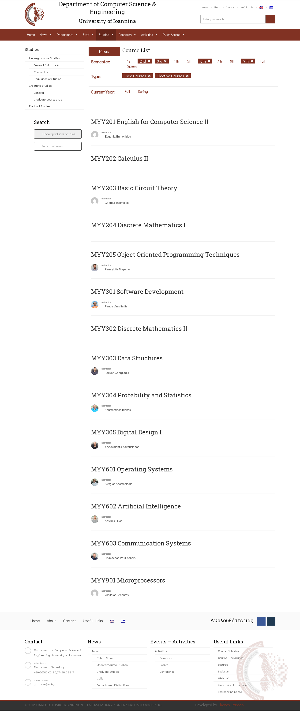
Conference (167, 671)
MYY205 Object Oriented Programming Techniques (165, 254)
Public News (105, 658)
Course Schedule (229, 651)
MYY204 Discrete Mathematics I (138, 225)
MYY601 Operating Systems (132, 469)
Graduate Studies (40, 85)
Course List (41, 72)
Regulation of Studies (47, 79)
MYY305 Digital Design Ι (126, 432)
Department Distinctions (113, 685)
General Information (47, 65)
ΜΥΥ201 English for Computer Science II (150, 122)
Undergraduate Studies (44, 58)
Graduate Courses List (48, 99)
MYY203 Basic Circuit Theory (134, 188)
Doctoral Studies (39, 106)
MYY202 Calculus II (119, 158)
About (217, 7)
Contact (230, 7)
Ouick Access (171, 34)
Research (125, 34)
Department (65, 34)
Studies (104, 34)
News (43, 34)
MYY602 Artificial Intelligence (136, 506)
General (39, 92)
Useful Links (246, 7)
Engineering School (230, 692)
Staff (86, 34)
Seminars (166, 658)
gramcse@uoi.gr (45, 684)
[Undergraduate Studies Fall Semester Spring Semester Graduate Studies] (58, 134)
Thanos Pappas (231, 704)
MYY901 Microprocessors (128, 580)
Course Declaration (231, 658)
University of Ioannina (232, 685)
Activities (147, 34)
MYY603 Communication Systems (141, 543)
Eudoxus (223, 671)
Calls (100, 678)
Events (164, 665)
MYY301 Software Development (137, 291)
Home (205, 7)
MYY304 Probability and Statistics (141, 395)
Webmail (223, 678)
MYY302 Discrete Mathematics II (139, 328)
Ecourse (223, 664)
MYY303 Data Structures (127, 358)
